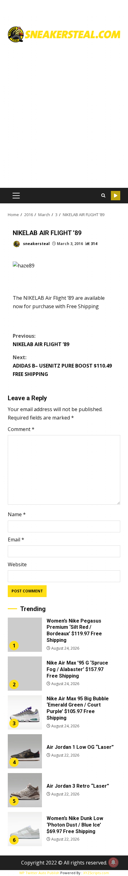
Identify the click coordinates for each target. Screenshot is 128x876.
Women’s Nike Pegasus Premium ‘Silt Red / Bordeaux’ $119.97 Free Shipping (25, 635)
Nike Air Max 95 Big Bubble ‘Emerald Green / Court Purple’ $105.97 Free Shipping (25, 712)
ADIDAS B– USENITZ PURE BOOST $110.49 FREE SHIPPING (62, 366)
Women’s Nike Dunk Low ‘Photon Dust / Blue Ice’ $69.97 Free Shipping (25, 829)
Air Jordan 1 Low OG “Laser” (25, 751)
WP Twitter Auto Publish (39, 872)
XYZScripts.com (96, 872)
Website (17, 564)
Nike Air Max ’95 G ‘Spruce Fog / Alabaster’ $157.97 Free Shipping (25, 673)
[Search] (103, 196)
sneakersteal (36, 243)
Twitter (115, 195)
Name (17, 514)
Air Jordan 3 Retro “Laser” (25, 790)
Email (16, 539)
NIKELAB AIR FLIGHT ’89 (41, 340)
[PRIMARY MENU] (16, 195)
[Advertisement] (64, 113)
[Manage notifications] (113, 862)
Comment (21, 429)
